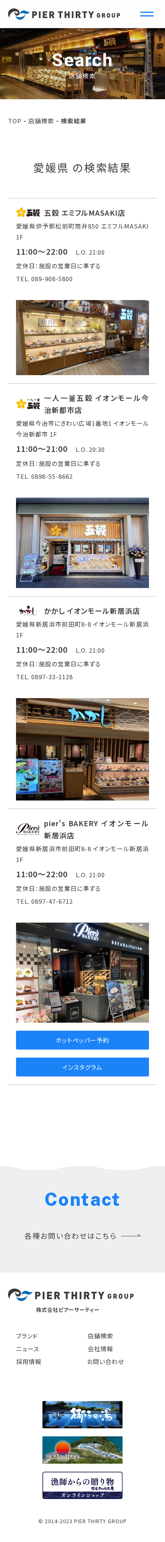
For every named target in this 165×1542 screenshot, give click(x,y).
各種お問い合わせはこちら (70, 1235)
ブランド (27, 1336)
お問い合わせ (105, 1361)
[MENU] (147, 14)
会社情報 (100, 1348)
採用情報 (29, 1361)
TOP (15, 120)
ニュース (27, 1348)
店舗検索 (41, 120)
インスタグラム (82, 1067)
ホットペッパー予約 (82, 1040)
